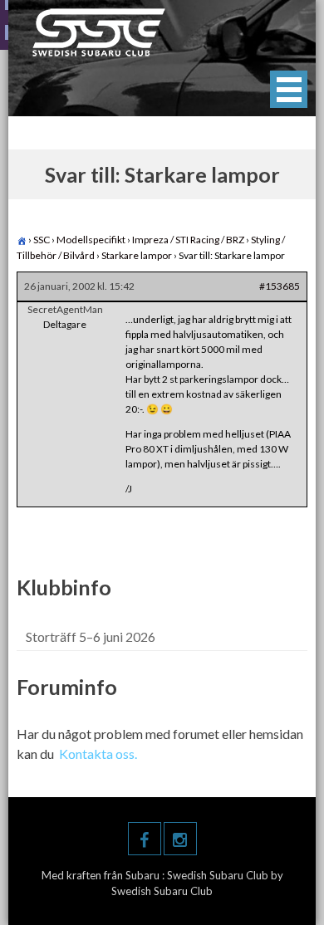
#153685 (279, 286)
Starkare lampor (136, 255)
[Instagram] (180, 838)
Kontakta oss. (98, 753)
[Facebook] (144, 838)
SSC (41, 239)
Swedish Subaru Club (219, 875)
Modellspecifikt (90, 239)
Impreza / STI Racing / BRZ (188, 239)
